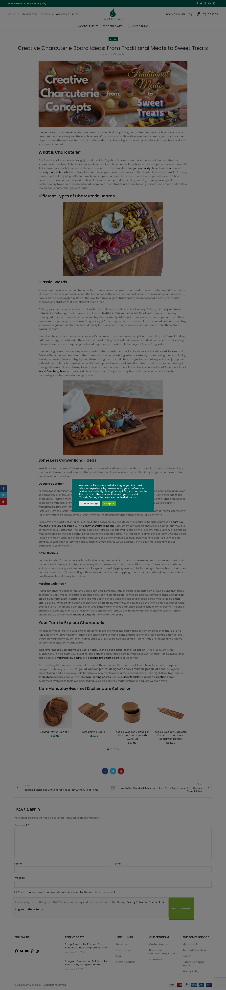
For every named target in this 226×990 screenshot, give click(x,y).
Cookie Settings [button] (89, 503)
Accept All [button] (109, 503)
